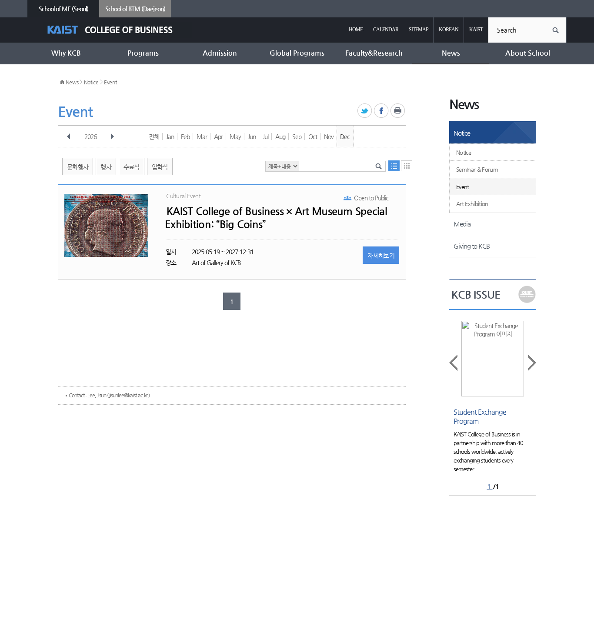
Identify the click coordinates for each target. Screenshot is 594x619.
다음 (112, 136)
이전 (69, 136)
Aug (280, 136)
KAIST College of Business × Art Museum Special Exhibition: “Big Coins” (276, 217)
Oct (312, 136)
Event (110, 82)
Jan (170, 136)
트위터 (365, 111)
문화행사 (77, 166)
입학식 (160, 166)
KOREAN (448, 30)
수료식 (131, 166)
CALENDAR (385, 30)
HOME (356, 30)
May (235, 136)
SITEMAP (418, 30)
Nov (329, 136)
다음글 (531, 362)
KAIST (476, 30)
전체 (154, 136)
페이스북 (381, 111)
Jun (252, 136)
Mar (202, 136)
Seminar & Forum (477, 169)
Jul (265, 136)
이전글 (454, 362)
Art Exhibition (472, 203)
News (72, 82)
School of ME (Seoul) (63, 8)
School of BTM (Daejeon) (135, 8)
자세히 (380, 255)
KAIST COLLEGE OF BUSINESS (117, 29)
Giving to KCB (472, 246)
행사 (105, 166)
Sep (296, 136)
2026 (90, 136)
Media (462, 223)
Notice (91, 82)
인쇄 (398, 111)
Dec (345, 136)
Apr (218, 136)
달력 (406, 165)
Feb (185, 136)
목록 (394, 165)
